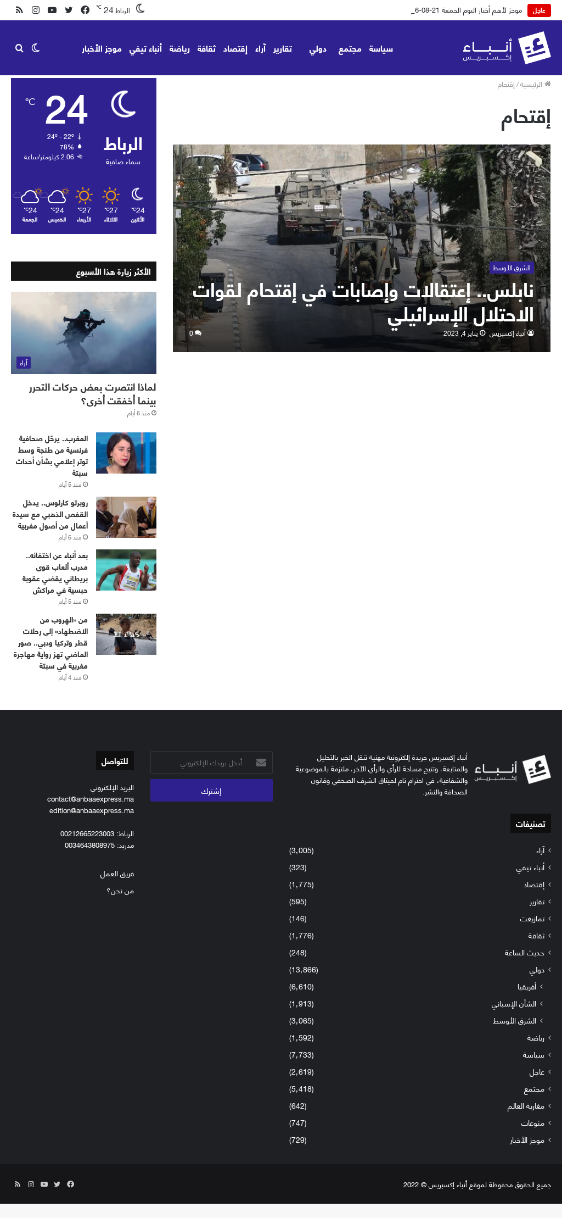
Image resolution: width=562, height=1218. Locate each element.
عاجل (537, 1071)
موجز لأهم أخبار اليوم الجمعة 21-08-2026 (462, 9)
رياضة (180, 47)
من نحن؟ (120, 890)
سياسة (381, 47)
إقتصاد (235, 47)
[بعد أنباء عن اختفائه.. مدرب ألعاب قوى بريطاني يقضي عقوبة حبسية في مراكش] (126, 570)
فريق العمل (117, 873)
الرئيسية (532, 83)
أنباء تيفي (146, 47)
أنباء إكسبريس (508, 332)
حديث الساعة (524, 952)
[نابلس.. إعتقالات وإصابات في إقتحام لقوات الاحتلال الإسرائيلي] (362, 248)
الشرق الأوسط (514, 1020)
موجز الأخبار (102, 47)
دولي (318, 47)
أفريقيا (527, 986)
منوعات (532, 1122)
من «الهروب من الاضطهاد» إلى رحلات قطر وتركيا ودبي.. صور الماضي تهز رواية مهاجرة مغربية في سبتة (51, 642)
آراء (260, 47)
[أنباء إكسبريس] (507, 47)
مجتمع (350, 47)
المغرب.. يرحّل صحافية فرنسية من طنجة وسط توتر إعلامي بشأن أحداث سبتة (52, 455)
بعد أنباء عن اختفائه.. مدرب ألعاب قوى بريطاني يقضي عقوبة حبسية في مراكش (55, 572)
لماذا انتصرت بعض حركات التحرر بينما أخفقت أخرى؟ (92, 393)
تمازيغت (532, 918)
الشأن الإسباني (514, 1003)
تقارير (282, 47)
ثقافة (207, 47)
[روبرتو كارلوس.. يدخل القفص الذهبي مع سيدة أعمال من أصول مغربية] (126, 517)
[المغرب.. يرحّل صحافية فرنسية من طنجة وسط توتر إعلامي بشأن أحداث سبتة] (126, 453)
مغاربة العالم (526, 1105)
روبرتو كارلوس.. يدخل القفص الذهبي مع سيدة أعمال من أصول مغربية (50, 513)
